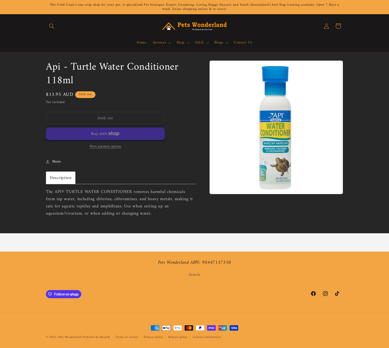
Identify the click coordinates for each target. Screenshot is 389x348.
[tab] (60, 178)
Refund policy (178, 337)
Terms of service (126, 337)
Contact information (207, 337)
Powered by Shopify (96, 337)
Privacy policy (153, 337)
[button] (52, 26)
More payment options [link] (105, 146)
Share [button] (56, 161)
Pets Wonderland (70, 337)
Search (194, 275)
